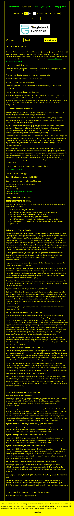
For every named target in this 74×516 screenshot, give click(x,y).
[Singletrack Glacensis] (37, 29)
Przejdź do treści (13, 7)
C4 (34, 14)
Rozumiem (37, 512)
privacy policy (49, 506)
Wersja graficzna (60, 7)
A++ (58, 14)
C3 (30, 14)
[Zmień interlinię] (42, 18)
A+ (54, 14)
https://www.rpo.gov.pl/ (14, 169)
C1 (22, 14)
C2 (26, 14)
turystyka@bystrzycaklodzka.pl (21, 191)
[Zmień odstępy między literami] (38, 18)
